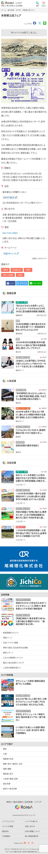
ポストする (23, 283)
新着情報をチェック (10, 633)
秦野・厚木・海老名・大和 (12, 764)
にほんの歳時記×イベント (13, 657)
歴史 (21, 275)
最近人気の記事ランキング (13, 663)
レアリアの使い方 (31, 821)
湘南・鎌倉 (7, 769)
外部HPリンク (9, 253)
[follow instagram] (32, 843)
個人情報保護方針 (32, 836)
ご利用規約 (6, 836)
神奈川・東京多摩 (10, 789)
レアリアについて (8, 821)
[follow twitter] (29, 843)
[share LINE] (44, 23)
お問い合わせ (30, 826)
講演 (6, 270)
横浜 (5, 749)
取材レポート (8, 652)
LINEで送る (37, 283)
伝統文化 (17, 270)
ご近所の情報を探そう (11, 668)
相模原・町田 (8, 759)
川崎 (5, 754)
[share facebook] (34, 23)
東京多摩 (6, 784)
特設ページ (7, 638)
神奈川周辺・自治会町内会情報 (15, 648)
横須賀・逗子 (8, 774)
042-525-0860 (10, 233)
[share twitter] (39, 23)
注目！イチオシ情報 (10, 643)
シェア (12, 283)
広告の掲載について (32, 831)
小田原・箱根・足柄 (10, 779)
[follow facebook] (25, 843)
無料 (29, 270)
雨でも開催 (8, 275)
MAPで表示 (8, 197)
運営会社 (5, 831)
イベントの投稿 (7, 826)
